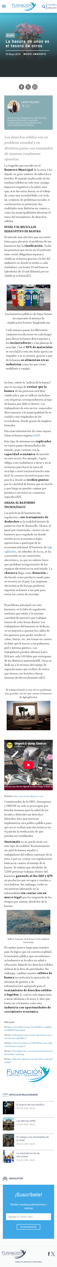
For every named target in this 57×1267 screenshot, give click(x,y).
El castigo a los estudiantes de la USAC (32, 1138)
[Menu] (5, 6)
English (51, 7)
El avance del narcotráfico (30, 1104)
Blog (10, 35)
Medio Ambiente (35, 54)
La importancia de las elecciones (28, 1155)
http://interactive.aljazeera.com (28, 796)
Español (51, 4)
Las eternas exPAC (26, 1120)
